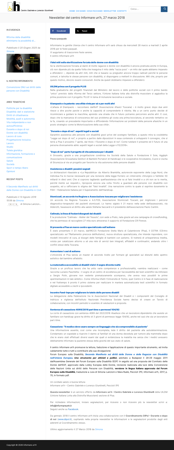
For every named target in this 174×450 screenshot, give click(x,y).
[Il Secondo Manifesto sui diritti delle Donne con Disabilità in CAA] (13, 205)
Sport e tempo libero (17, 167)
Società (10, 164)
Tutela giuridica (14, 150)
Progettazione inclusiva (19, 139)
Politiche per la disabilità (19, 108)
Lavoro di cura (14, 136)
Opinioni (11, 171)
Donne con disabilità (17, 132)
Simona (99, 429)
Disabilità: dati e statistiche (20, 111)
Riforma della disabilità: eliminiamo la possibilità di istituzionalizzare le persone (21, 39)
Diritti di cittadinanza (17, 115)
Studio (10, 146)
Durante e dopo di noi (18, 129)
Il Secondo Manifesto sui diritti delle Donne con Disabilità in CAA (24, 188)
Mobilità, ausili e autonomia (21, 118)
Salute (10, 160)
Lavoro (10, 143)
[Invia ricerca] (164, 9)
